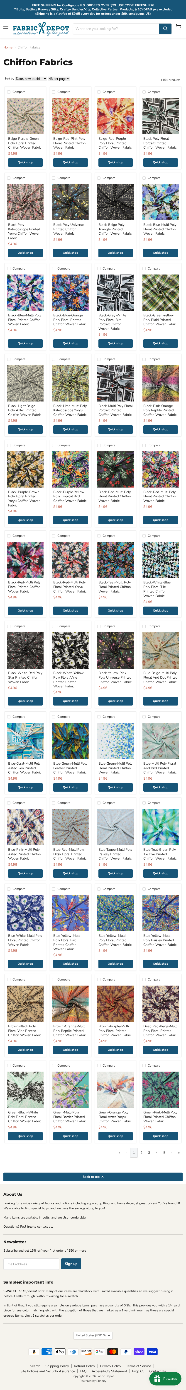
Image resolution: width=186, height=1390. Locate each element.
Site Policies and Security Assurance (47, 1371)
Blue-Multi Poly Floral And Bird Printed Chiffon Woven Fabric (159, 768)
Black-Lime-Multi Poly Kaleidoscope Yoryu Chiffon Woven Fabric (70, 410)
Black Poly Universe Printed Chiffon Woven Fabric (68, 229)
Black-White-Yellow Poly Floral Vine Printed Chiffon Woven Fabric (68, 680)
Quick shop (25, 162)
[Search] (165, 29)
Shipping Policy (57, 1366)
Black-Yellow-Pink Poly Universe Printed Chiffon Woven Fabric (115, 677)
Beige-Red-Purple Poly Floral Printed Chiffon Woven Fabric (115, 143)
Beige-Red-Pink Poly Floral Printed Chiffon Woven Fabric (69, 143)
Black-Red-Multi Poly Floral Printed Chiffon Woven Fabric (114, 496)
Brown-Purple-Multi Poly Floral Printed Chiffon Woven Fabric (115, 1030)
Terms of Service (138, 1366)
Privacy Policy (110, 1366)
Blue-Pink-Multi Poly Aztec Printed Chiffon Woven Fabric (24, 854)
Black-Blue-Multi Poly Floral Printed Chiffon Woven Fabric (159, 229)
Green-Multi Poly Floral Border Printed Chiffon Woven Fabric (69, 1116)
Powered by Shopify (93, 1381)
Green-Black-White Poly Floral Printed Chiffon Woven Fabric (24, 1116)
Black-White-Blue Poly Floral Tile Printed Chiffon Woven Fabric (157, 589)
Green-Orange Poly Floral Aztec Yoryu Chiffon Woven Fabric (115, 1116)
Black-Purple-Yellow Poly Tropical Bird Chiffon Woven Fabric (69, 496)
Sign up (71, 1263)
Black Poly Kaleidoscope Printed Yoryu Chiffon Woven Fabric (24, 231)
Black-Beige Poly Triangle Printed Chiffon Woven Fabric (115, 229)
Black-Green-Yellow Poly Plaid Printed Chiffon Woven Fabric (159, 319)
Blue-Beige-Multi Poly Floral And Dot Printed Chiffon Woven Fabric (160, 677)
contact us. (45, 1226)
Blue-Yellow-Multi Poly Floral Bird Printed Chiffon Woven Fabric (66, 942)
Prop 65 (138, 1371)
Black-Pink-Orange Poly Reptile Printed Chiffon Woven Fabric (159, 410)
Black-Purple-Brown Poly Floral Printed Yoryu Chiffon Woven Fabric (24, 499)
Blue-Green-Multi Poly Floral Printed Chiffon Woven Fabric (115, 768)
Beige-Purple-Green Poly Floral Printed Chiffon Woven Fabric (24, 143)
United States (91, 1335)
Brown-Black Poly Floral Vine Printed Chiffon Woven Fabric (24, 1030)
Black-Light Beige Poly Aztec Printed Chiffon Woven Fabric (24, 410)
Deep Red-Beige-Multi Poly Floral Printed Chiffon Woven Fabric (160, 1030)
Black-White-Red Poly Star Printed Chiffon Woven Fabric (25, 677)
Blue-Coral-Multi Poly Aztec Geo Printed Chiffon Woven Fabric (24, 768)
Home (7, 47)
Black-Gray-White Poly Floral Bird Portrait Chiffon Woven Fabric (112, 322)
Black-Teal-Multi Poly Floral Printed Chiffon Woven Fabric (114, 586)
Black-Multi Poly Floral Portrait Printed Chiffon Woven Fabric (115, 410)
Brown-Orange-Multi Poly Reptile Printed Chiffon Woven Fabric (69, 1030)
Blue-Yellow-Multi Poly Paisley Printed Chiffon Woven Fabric (159, 940)
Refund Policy (84, 1366)
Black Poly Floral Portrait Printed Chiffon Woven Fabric (159, 143)
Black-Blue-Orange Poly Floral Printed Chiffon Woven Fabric (69, 319)
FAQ (83, 1371)
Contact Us (157, 1371)
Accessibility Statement (109, 1371)
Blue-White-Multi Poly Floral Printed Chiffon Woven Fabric (25, 940)
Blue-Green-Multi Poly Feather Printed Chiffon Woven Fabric (70, 768)
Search (35, 1366)
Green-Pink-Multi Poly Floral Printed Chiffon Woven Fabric (160, 1116)
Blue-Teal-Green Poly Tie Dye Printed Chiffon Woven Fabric (159, 854)
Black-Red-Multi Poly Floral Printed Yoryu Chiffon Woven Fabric (69, 586)
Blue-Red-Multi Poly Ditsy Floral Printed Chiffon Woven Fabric (69, 854)
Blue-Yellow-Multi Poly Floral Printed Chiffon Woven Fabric (115, 940)
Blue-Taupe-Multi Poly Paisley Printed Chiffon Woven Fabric (115, 854)
